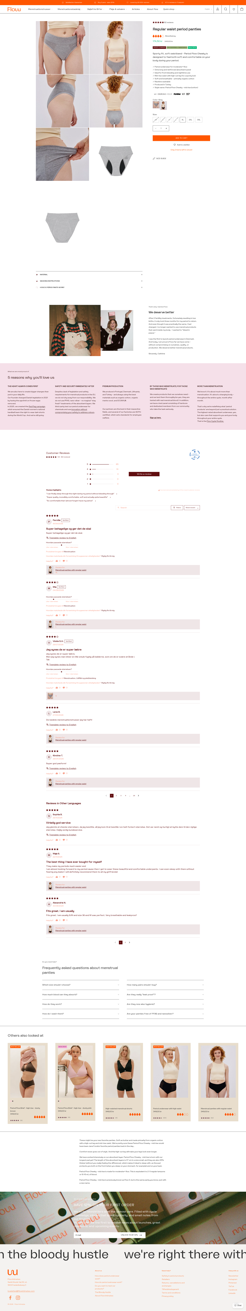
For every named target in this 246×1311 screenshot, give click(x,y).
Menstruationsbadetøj (69, 9)
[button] (234, 9)
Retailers (166, 1279)
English (207, 9)
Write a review (144, 474)
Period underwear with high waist (167, 1109)
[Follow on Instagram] (17, 1297)
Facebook (233, 1290)
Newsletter (233, 1276)
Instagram (233, 1279)
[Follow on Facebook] (10, 1297)
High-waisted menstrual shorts (119, 1109)
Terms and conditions (171, 1293)
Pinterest (233, 1283)
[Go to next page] (139, 796)
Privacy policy (167, 1296)
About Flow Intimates (104, 1296)
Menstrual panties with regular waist (216, 1109)
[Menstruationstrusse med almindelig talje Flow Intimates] (156, 105)
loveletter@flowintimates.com (21, 1291)
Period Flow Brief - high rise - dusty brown (25, 1109)
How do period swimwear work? (108, 1282)
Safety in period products (173, 1276)
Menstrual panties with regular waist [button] (70, 570)
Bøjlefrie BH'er (94, 9)
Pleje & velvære (117, 9)
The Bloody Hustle (103, 1292)
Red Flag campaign (37, 406)
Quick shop (168, 9)
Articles (136, 9)
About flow (152, 9)
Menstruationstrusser (39, 9)
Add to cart (181, 138)
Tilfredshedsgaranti (170, 1289)
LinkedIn (232, 1293)
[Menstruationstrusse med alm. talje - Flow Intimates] (163, 105)
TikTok (231, 1286)
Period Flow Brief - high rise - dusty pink (74, 1108)
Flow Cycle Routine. (215, 421)
